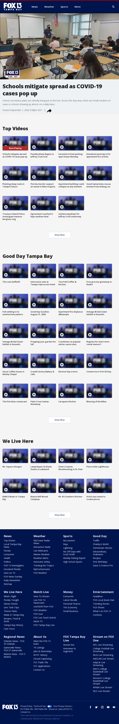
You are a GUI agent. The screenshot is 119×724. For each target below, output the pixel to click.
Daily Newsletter (12, 580)
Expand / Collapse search (113, 6)
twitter (96, 707)
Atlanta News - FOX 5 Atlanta (14, 655)
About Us (39, 637)
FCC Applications (41, 666)
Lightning (67, 547)
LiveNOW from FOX (43, 606)
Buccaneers (69, 540)
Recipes (97, 558)
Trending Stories (101, 603)
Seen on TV (9, 572)
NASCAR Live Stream (103, 658)
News (7, 536)
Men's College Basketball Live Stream (100, 671)
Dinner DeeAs (11, 603)
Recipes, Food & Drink (12, 620)
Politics (7, 561)
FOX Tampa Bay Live (44, 625)
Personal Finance (71, 603)
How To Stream (41, 596)
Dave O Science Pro (103, 565)
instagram (102, 707)
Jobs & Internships (42, 651)
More (77, 6)
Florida (7, 550)
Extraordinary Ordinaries (99, 553)
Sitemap (8, 584)
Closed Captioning (42, 658)
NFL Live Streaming (103, 644)
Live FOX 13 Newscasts (39, 601)
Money (68, 592)
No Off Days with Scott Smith (72, 553)
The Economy (70, 607)
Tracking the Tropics (43, 565)
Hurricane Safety (41, 561)
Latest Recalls (70, 600)
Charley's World (100, 544)
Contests (97, 614)
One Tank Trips (11, 607)
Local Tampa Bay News (12, 545)
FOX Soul (38, 613)
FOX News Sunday (13, 576)
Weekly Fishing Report (74, 558)
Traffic (96, 540)
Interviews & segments (69, 650)
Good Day (100, 536)
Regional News (14, 637)
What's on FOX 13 (102, 611)
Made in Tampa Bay (14, 614)
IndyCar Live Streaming (99, 664)
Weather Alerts (40, 558)
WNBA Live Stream (102, 687)
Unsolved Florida (12, 569)
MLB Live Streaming (103, 654)
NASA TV (37, 621)
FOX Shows (98, 607)
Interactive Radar (42, 546)
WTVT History (40, 654)
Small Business (70, 611)
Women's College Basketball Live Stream (101, 681)
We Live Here (13, 592)
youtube (108, 707)
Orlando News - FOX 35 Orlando (14, 642)
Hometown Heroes (102, 547)
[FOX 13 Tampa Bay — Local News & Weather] (14, 6)
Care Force (9, 628)
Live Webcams (40, 550)
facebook (90, 707)
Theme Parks (10, 611)
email (114, 707)
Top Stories (9, 540)
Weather (39, 536)
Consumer (9, 554)
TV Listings (38, 647)
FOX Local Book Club (103, 600)
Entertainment (103, 592)
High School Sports (72, 561)
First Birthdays (100, 561)
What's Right (10, 596)
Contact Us (39, 669)
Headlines (98, 596)
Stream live (68, 644)
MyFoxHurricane (41, 569)
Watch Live (41, 592)
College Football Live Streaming (103, 650)
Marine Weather (41, 554)
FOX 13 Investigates (14, 565)
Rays (65, 544)
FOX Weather (40, 572)
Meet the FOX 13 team (42, 642)
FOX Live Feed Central (44, 617)
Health (7, 558)
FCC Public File (40, 662)
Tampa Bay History (13, 625)
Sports (67, 536)
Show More (60, 235)
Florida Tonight (11, 600)
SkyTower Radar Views (41, 542)
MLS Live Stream (101, 691)
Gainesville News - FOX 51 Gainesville (13, 649)
